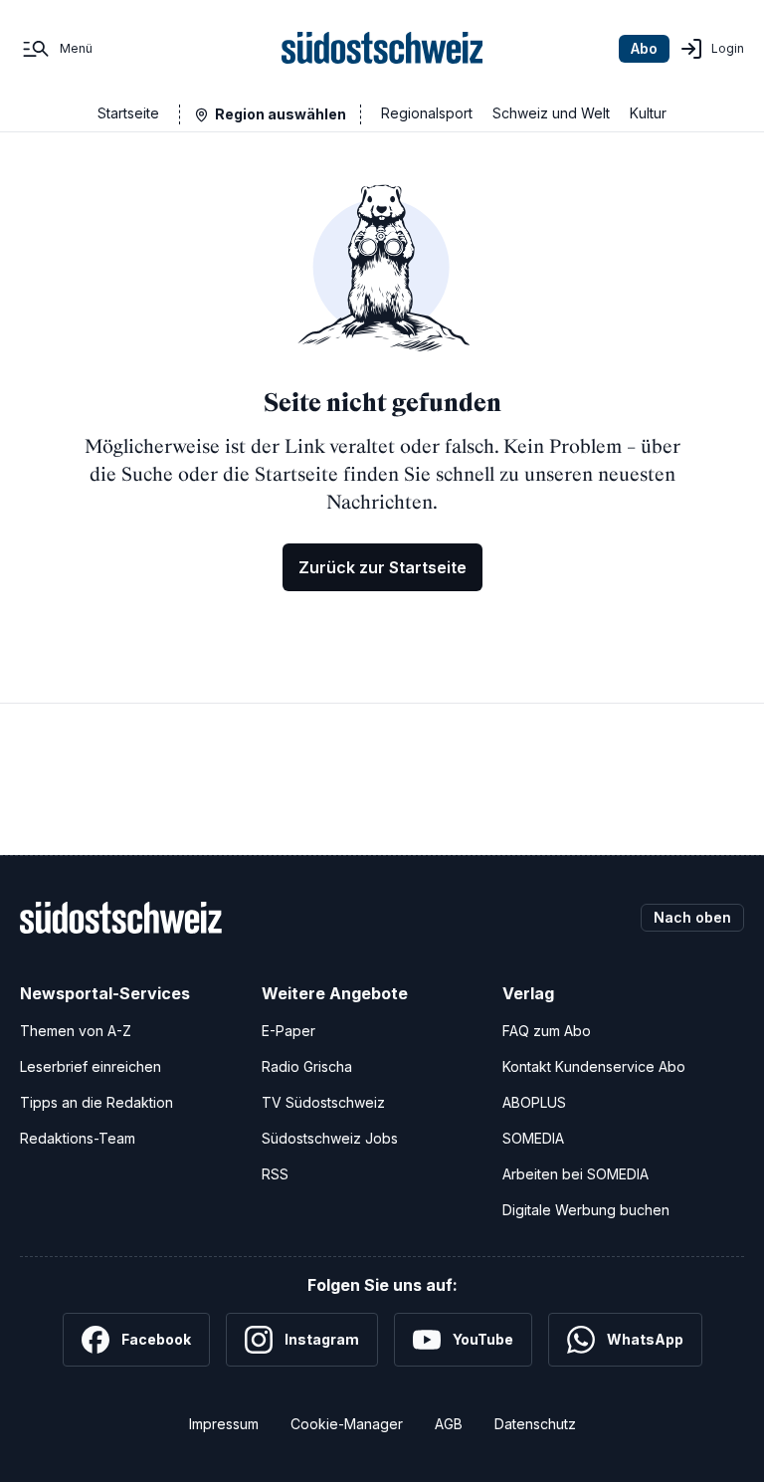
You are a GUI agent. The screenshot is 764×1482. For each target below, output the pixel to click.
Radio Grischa (307, 1066)
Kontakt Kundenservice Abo (593, 1066)
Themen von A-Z (75, 1030)
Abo (644, 48)
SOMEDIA (533, 1138)
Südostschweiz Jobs (330, 1138)
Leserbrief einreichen (90, 1066)
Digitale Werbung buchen (585, 1209)
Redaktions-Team (77, 1138)
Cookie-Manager (346, 1423)
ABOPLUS (534, 1102)
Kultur (648, 113)
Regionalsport (427, 113)
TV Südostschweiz (323, 1102)
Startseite (128, 113)
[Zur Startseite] (382, 49)
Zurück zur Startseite (382, 567)
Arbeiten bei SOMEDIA (575, 1173)
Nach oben (692, 917)
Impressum (224, 1423)
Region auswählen (280, 114)
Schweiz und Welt (551, 113)
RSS (275, 1173)
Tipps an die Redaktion (96, 1102)
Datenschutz (535, 1423)
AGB (449, 1423)
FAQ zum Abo (546, 1030)
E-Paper (288, 1030)
